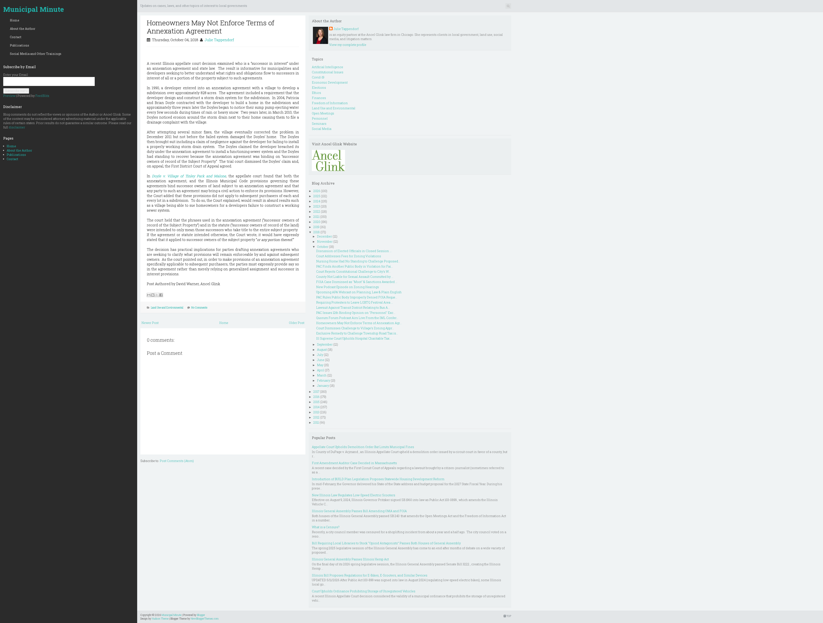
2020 (316, 222)
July (320, 355)
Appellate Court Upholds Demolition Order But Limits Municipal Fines (363, 447)
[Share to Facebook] (161, 295)
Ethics (316, 93)
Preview (9, 96)
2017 (316, 392)
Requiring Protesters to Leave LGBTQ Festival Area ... (354, 302)
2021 (316, 217)
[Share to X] (157, 295)
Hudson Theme (160, 618)
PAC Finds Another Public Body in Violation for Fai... (354, 266)
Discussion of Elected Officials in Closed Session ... (354, 251)
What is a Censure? (325, 527)
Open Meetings (323, 113)
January (323, 386)
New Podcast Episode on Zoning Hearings (347, 287)
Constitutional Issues (327, 72)
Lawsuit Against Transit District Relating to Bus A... (353, 307)
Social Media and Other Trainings (35, 54)
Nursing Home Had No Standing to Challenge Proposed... (358, 261)
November (325, 241)
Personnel (320, 118)
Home (14, 20)
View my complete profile (347, 45)
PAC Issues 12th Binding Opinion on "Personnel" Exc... (355, 313)
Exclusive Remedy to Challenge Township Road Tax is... (357, 333)
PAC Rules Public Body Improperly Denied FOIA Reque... (356, 297)
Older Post (296, 323)
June (320, 360)
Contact (15, 37)
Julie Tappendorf (219, 39)
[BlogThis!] (153, 295)
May (320, 365)
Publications (19, 45)
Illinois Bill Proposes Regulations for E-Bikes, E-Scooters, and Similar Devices (369, 575)
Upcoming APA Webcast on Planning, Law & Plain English (359, 292)
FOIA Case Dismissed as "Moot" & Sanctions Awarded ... (356, 282)
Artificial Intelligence (327, 67)
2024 (316, 201)
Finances (319, 98)
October (322, 247)
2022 (316, 211)
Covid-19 (318, 77)
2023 (316, 206)
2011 (316, 422)
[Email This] (149, 295)
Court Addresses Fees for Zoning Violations (348, 256)
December (324, 236)
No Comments (199, 307)
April (320, 370)
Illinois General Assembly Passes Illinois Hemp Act (350, 559)
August (322, 350)
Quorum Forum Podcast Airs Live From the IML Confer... (357, 318)
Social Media (321, 129)
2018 (316, 232)
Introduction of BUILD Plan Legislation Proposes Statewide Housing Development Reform (378, 479)
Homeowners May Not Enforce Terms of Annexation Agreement (210, 26)
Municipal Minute (33, 9)
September (325, 344)
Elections (319, 88)
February (323, 380)
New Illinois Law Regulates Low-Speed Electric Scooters (353, 495)
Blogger (201, 615)
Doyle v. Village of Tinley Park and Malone (189, 176)
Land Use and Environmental (167, 307)
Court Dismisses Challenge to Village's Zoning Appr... (355, 328)
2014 (316, 407)
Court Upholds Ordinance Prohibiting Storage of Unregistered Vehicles (363, 591)
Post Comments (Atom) (177, 461)
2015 (316, 402)
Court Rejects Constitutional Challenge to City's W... (353, 271)
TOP (508, 616)
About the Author (22, 29)
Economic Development (330, 82)
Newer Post (150, 323)
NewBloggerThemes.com (205, 618)
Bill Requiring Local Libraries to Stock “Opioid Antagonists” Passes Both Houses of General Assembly (386, 543)
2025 (316, 196)
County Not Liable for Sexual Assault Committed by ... (354, 277)
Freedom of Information (330, 103)
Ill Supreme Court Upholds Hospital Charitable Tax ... (354, 338)
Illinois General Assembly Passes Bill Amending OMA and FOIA (359, 511)
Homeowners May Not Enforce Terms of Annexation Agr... (359, 323)
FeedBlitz (42, 96)
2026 (316, 191)
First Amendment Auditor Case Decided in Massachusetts (354, 463)
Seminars (319, 124)
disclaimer (17, 127)
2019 (316, 227)
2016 (316, 397)
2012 (316, 417)
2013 (316, 412)
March (322, 375)
